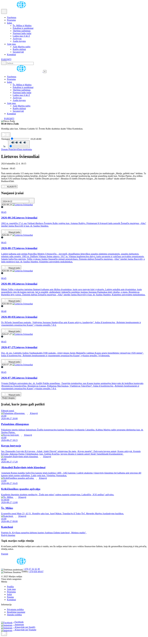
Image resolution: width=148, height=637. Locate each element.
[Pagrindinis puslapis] (21, 7)
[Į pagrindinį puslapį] (22, 71)
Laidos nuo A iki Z (21, 36)
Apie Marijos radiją (21, 46)
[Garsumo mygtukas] (19, 144)
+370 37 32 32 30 (31, 569)
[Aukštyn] (4, 633)
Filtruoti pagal (7, 410)
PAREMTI (6, 59)
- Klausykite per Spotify (24, 627)
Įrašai (9, 23)
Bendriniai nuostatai (16, 612)
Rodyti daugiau (8, 398)
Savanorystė (18, 52)
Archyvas (17, 38)
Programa (11, 20)
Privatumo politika (15, 609)
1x (4, 146)
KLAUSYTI (11, 187)
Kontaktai (11, 54)
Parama (10, 597)
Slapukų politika (14, 614)
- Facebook (18, 622)
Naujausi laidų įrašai (22, 33)
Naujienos (11, 17)
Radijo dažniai (19, 49)
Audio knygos (19, 41)
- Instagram (18, 624)
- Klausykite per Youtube (24, 629)
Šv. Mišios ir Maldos (22, 25)
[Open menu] (4, 11)
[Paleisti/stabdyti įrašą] (5, 134)
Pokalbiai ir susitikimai (23, 28)
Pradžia (10, 586)
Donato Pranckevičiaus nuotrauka (16, 149)
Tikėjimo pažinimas (21, 31)
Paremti (4, 554)
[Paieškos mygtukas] (3, 63)
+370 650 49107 (36, 571)
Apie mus (11, 44)
